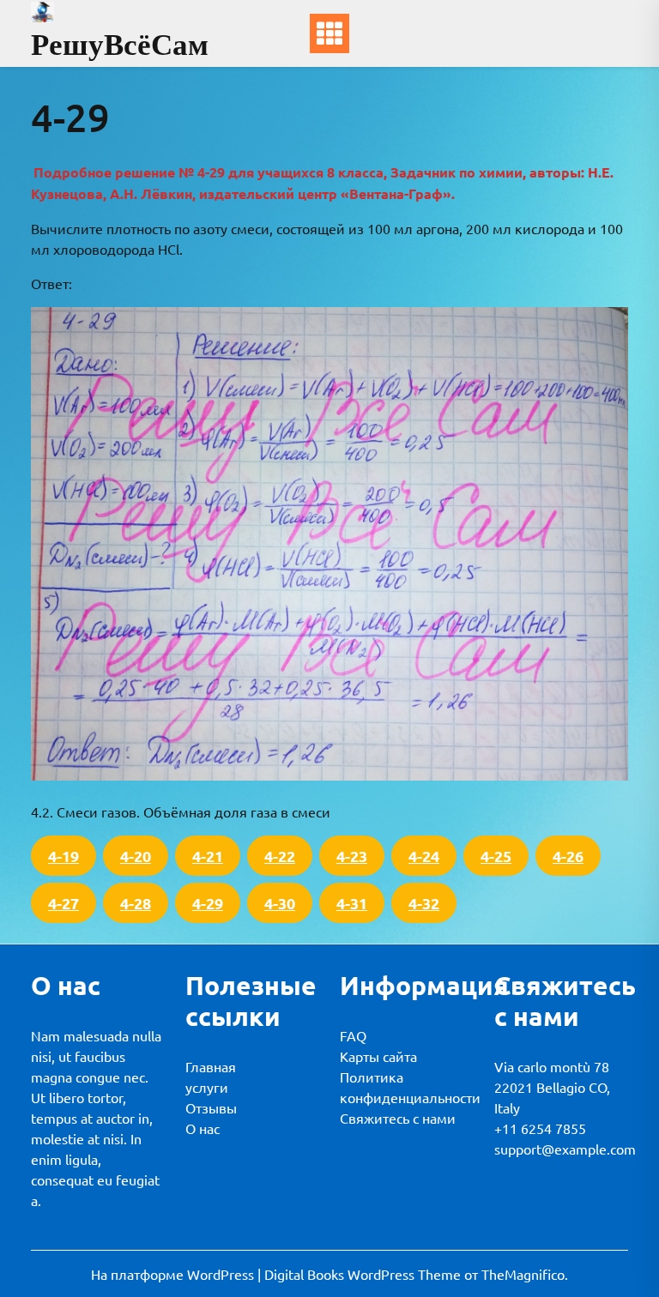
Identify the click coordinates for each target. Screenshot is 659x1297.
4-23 (351, 856)
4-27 (63, 903)
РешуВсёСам (120, 44)
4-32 (423, 903)
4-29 (207, 903)
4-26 (568, 856)
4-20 (135, 856)
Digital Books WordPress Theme (364, 1273)
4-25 (496, 856)
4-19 (63, 856)
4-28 (135, 903)
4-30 (279, 903)
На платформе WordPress (174, 1273)
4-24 (423, 856)
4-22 (279, 856)
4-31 (351, 903)
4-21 (207, 856)
